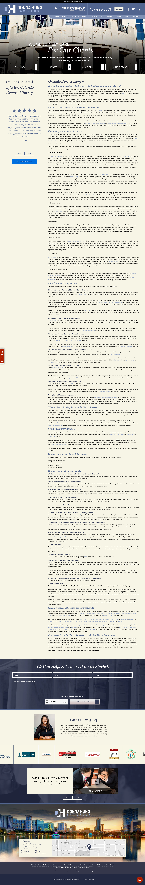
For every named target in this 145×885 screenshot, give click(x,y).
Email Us (119, 9)
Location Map (88, 848)
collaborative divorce (104, 391)
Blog (126, 17)
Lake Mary (132, 619)
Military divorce (52, 225)
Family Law (75, 17)
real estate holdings (118, 360)
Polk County (64, 629)
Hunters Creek (115, 619)
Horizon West (124, 619)
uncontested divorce (56, 156)
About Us (65, 17)
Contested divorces (105, 174)
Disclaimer (91, 879)
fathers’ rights (131, 434)
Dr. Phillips (91, 619)
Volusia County (132, 627)
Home (57, 17)
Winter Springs (109, 621)
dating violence (76, 378)
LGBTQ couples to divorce (76, 241)
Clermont (74, 627)
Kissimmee (120, 625)
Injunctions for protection (81, 370)
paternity (78, 515)
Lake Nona (100, 613)
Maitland (50, 621)
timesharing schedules (117, 434)
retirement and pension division (117, 123)
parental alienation (104, 302)
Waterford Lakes (126, 613)
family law (125, 93)
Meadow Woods (108, 615)
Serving (94, 17)
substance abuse (117, 302)
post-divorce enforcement (58, 444)
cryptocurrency (129, 360)
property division (115, 354)
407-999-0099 (100, 9)
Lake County (123, 627)
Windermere (98, 619)
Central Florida (90, 629)
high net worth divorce (87, 209)
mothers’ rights (52, 436)
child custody (125, 156)
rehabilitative (68, 340)
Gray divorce (52, 257)
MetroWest (117, 613)
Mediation (85, 17)
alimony (101, 110)
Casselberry (89, 621)
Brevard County (52, 629)
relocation (87, 310)
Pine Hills (62, 615)
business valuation (90, 123)
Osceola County (85, 625)
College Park (92, 613)
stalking (67, 378)
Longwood (96, 621)
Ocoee (56, 621)
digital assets (52, 362)
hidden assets (101, 123)
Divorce (53, 67)
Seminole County (98, 625)
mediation (72, 383)
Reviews (119, 17)
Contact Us (135, 17)
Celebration (106, 619)
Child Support (120, 67)
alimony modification (127, 346)
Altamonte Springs (79, 621)
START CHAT (132, 869)
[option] (95, 781)
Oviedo (102, 621)
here (85, 557)
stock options (58, 211)
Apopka (70, 621)
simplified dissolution (89, 195)
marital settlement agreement (57, 537)
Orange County (75, 625)
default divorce (60, 423)
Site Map (85, 879)
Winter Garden (63, 621)
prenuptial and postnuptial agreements (105, 397)
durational (78, 340)
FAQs (102, 17)
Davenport (64, 627)
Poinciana (134, 625)
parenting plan (83, 294)
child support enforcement (87, 330)
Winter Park (83, 619)
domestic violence (57, 367)
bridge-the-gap (59, 340)
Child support (52, 320)
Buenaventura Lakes (54, 627)
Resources (110, 17)
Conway (67, 615)
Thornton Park (108, 613)
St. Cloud (127, 625)
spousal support (67, 346)
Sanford (120, 621)
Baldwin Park (84, 613)
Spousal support (113, 261)
